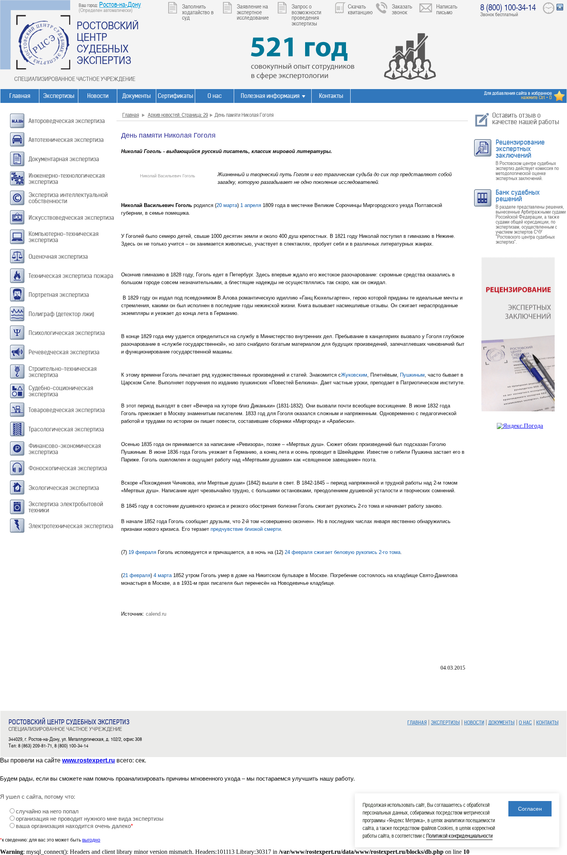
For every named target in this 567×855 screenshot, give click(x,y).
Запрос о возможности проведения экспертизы (306, 14)
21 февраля (136, 575)
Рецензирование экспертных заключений (520, 149)
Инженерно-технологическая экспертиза (67, 178)
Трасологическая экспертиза (66, 429)
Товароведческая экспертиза (67, 410)
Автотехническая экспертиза (66, 139)
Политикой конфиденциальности (459, 835)
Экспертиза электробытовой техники (66, 507)
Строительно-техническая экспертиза (62, 372)
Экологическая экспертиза (64, 487)
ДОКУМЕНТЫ (501, 722)
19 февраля (142, 552)
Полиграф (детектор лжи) (61, 314)
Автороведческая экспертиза (67, 121)
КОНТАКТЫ (547, 722)
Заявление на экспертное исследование (253, 11)
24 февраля (298, 552)
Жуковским (354, 375)
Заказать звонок (402, 9)
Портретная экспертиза (59, 294)
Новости (97, 95)
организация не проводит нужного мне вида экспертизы (90, 819)
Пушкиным (412, 375)
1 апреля (250, 205)
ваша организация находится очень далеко (74, 826)
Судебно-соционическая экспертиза (61, 391)
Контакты (331, 95)
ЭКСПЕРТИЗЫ (445, 722)
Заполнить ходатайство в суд (198, 11)
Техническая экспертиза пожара (71, 275)
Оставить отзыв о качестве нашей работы (525, 118)
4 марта (163, 575)
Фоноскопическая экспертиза (68, 468)
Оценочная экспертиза (58, 256)
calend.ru (156, 614)
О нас (215, 95)
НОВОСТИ (474, 722)
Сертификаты (175, 95)
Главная (19, 95)
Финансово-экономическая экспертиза (65, 449)
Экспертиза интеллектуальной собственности (68, 198)
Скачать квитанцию (360, 9)
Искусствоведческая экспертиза (71, 217)
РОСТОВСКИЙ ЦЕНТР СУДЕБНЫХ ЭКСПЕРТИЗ (108, 42)
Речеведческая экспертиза (64, 352)
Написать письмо (446, 9)
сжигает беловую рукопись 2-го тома (357, 552)
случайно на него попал (47, 811)
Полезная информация (270, 95)
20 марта (226, 205)
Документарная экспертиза (64, 159)
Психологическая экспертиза (67, 333)
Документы (136, 95)
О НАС (525, 722)
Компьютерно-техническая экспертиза (63, 237)
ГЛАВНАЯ (417, 722)
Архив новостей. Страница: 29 (178, 114)
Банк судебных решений (518, 195)
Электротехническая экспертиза (71, 526)
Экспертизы (58, 95)
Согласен (530, 809)
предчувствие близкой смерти (246, 529)
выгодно (91, 840)
